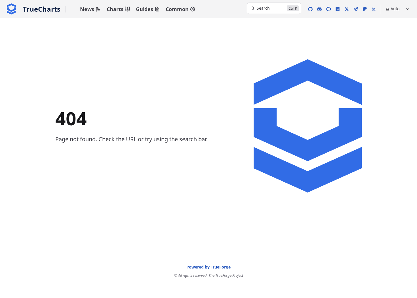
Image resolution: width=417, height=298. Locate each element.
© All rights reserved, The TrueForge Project (208, 275)
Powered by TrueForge (208, 267)
